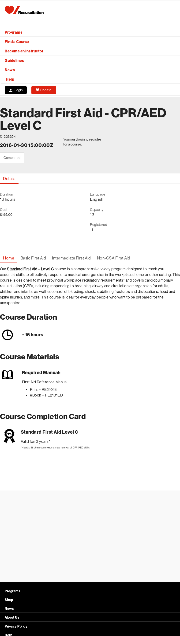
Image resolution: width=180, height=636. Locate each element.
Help (10, 79)
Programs (13, 32)
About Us (12, 618)
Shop (9, 600)
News (10, 70)
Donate (46, 90)
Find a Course (17, 41)
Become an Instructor (24, 51)
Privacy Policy (16, 626)
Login (19, 90)
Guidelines (14, 60)
